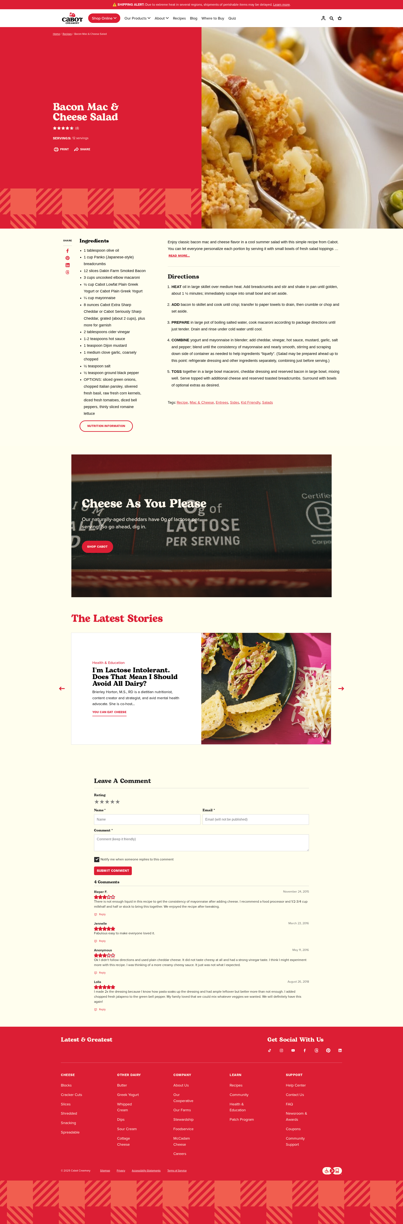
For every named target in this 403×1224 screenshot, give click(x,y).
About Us (181, 1085)
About (160, 18)
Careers (179, 1153)
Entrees (222, 402)
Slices (66, 1104)
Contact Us (295, 1094)
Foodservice (183, 1129)
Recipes (179, 18)
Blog (193, 18)
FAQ (289, 1104)
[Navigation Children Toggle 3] (167, 18)
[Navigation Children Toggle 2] (149, 18)
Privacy (121, 1170)
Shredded (69, 1113)
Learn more (281, 4)
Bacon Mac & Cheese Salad (90, 34)
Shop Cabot (97, 547)
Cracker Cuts (71, 1094)
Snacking (68, 1123)
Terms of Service (177, 1170)
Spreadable (70, 1132)
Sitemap (105, 1170)
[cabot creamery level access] (332, 1170)
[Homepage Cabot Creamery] (72, 18)
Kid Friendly (250, 402)
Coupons (293, 1129)
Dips (120, 1119)
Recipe (182, 402)
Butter (122, 1085)
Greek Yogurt (128, 1094)
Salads (267, 402)
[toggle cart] (339, 18)
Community (239, 1094)
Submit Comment (113, 871)
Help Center (296, 1085)
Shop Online (102, 18)
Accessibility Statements (146, 1170)
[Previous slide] (62, 688)
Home (56, 34)
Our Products (135, 18)
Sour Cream (127, 1129)
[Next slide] (341, 688)
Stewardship (183, 1119)
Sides (234, 402)
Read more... (179, 256)
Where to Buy (213, 18)
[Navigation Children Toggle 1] (115, 18)
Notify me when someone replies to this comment (137, 859)
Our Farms (182, 1110)
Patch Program (242, 1119)
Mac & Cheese (202, 402)
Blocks (66, 1085)
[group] (107, 801)
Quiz (232, 18)
